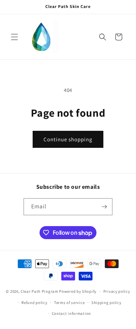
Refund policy (34, 302)
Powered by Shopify (77, 291)
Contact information (71, 313)
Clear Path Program (39, 291)
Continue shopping (68, 139)
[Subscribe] (104, 206)
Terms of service (69, 302)
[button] (14, 37)
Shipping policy (106, 302)
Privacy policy (116, 291)
